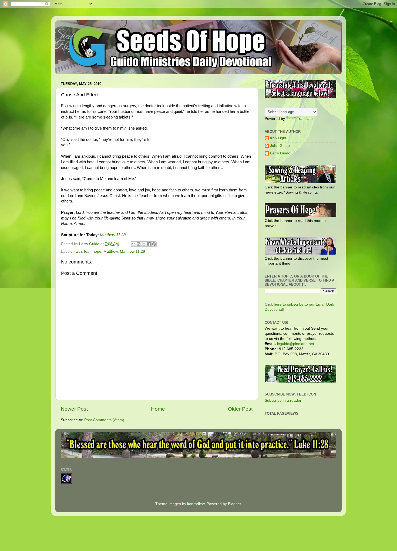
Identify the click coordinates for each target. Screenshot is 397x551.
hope (97, 251)
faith (78, 251)
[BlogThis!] (138, 244)
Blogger (234, 504)
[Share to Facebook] (149, 244)
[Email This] (133, 244)
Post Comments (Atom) (104, 420)
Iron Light (278, 138)
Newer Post (74, 409)
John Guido (280, 146)
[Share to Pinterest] (154, 244)
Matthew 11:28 (113, 235)
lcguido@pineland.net (295, 344)
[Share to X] (143, 244)
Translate (305, 119)
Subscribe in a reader (283, 400)
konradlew (195, 504)
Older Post (240, 409)
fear (87, 251)
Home (158, 409)
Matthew (110, 251)
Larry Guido (280, 153)
